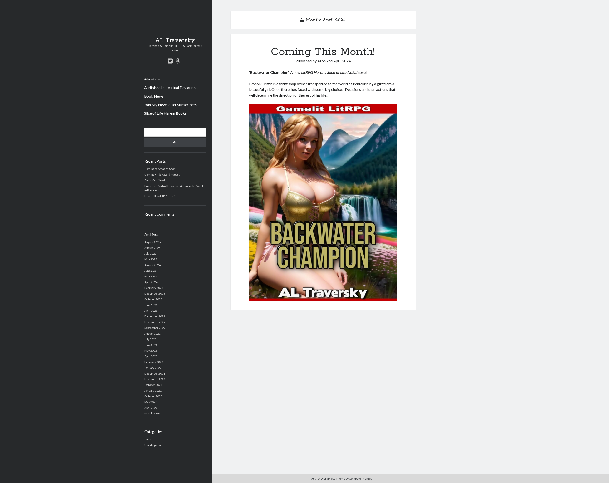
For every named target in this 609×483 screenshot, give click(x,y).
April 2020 (150, 407)
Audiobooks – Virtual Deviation (170, 87)
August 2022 (152, 333)
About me (152, 79)
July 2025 (150, 253)
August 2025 (152, 248)
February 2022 (153, 362)
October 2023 (153, 299)
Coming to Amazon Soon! (160, 169)
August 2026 (152, 242)
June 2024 (151, 270)
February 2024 (153, 288)
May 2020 (150, 402)
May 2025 (150, 259)
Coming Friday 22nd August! (162, 174)
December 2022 (154, 316)
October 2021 (153, 385)
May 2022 (150, 350)
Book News (153, 96)
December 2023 (154, 293)
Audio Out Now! (154, 180)
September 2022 (155, 328)
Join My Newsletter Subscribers (170, 104)
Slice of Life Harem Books (165, 113)
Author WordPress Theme (328, 478)
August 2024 (152, 265)
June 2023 (151, 305)
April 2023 (150, 310)
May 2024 (150, 276)
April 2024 (150, 282)
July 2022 (150, 339)
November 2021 (154, 379)
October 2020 (153, 396)
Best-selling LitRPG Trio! (159, 196)
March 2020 (152, 413)
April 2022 (150, 356)
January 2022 (153, 368)
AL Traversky (175, 40)
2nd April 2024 (338, 61)
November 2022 (154, 322)
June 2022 (151, 345)
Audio (148, 439)
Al (319, 61)
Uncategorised (153, 445)
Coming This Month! (323, 52)
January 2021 (153, 390)
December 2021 (154, 373)
